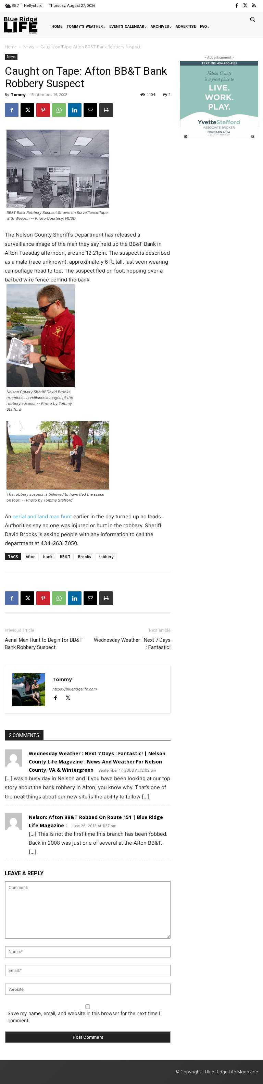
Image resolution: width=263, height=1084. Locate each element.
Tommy (18, 94)
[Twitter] (245, 5)
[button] (252, 19)
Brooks (84, 556)
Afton (31, 556)
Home (11, 47)
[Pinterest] (43, 110)
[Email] (90, 110)
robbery (106, 556)
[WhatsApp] (59, 110)
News (28, 47)
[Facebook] (236, 5)
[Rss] (254, 5)
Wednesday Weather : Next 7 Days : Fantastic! (132, 643)
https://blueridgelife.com (74, 689)
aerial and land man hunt (42, 516)
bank (47, 556)
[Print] (106, 110)
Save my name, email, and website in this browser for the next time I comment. (84, 1016)
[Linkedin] (75, 110)
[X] (27, 110)
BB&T (65, 556)
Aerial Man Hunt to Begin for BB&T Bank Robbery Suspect (44, 643)
